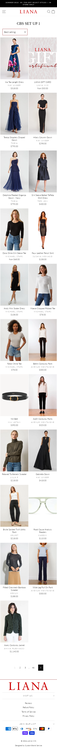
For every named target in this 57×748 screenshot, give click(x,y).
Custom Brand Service (33, 745)
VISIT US (27, 696)
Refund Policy (28, 707)
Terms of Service (29, 712)
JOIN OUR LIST (28, 724)
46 (33, 667)
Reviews (28, 703)
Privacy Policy (28, 716)
